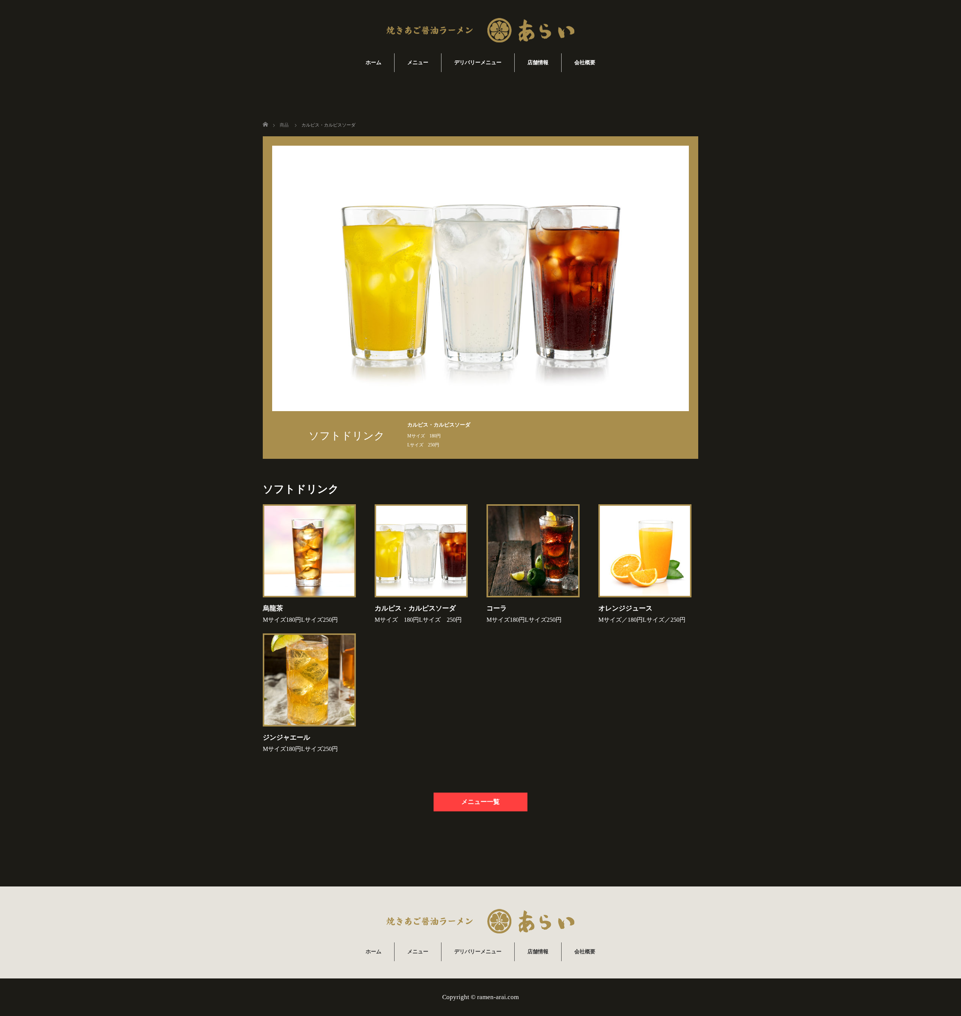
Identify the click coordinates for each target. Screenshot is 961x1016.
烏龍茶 (273, 608)
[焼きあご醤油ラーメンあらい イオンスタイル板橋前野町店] (480, 31)
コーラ (497, 608)
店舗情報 (537, 62)
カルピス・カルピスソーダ (415, 608)
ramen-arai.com (498, 997)
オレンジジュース (625, 608)
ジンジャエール (286, 737)
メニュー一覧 (480, 801)
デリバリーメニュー (478, 62)
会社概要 (584, 62)
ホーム (373, 62)
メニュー (417, 62)
